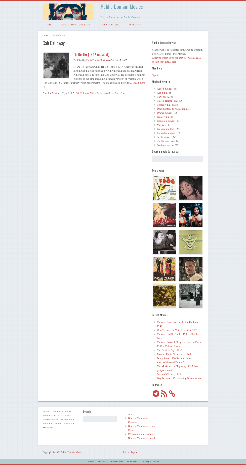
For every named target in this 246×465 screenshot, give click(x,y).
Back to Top (129, 452)
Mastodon (48, 427)
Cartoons (161, 96)
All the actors (133, 461)
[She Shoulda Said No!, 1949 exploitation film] (164, 215)
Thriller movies (165, 140)
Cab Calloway (82, 93)
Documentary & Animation (171, 108)
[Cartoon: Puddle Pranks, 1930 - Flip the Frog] (164, 188)
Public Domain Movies (122, 6)
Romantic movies (166, 132)
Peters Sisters (121, 93)
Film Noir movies (166, 120)
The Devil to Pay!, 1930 (169, 350)
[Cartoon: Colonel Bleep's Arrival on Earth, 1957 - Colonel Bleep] (190, 242)
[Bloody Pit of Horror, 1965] (190, 188)
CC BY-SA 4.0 (56, 415)
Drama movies (164, 112)
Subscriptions (110, 25)
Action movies (164, 88)
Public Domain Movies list (77, 25)
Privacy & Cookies (151, 461)
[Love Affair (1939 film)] (164, 242)
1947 (72, 93)
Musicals (56, 93)
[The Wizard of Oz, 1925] (190, 269)
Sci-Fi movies (164, 136)
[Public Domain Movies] (68, 18)
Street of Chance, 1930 (169, 374)
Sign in (155, 75)
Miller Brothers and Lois (101, 93)
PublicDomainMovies (96, 60)
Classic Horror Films (167, 100)
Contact (90, 461)
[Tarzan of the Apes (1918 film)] (164, 296)
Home (49, 25)
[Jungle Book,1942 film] (190, 215)
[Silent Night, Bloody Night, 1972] (190, 296)
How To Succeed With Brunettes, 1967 (177, 330)
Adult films (163, 92)
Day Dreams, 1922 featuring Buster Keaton (179, 378)
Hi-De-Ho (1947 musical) (91, 54)
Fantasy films (164, 116)
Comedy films (164, 104)
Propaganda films (166, 128)
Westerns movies (165, 144)
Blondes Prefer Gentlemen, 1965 (174, 354)
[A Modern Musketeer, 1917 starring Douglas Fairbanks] (164, 269)
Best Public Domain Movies (110, 461)
